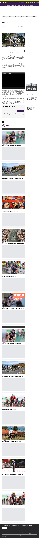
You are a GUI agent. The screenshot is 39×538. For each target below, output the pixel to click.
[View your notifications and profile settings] (34, 2)
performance (14, 55)
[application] (13, 80)
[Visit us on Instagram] (22, 2)
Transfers (22, 16)
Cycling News (6, 22)
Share (3, 26)
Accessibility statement (5, 532)
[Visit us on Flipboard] (24, 2)
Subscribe (28, 2)
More (35, 5)
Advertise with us (22, 532)
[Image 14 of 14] (23, 40)
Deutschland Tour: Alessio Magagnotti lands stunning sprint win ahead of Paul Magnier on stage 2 (31, 108)
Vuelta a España (9, 16)
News (5, 5)
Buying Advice (26, 5)
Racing (8, 5)
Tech (22, 5)
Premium (19, 5)
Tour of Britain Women (16, 16)
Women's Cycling (13, 5)
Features (31, 5)
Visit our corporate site (29, 525)
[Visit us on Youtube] (23, 2)
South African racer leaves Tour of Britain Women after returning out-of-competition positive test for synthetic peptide (32, 93)
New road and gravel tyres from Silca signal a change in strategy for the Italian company (31, 104)
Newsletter (23, 26)
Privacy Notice (4, 113)
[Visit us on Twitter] (21, 2)
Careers (12, 532)
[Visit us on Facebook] (19, 2)
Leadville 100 (27, 16)
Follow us (19, 26)
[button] (37, 2)
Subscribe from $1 (34, 16)
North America (7, 91)
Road (3, 121)
